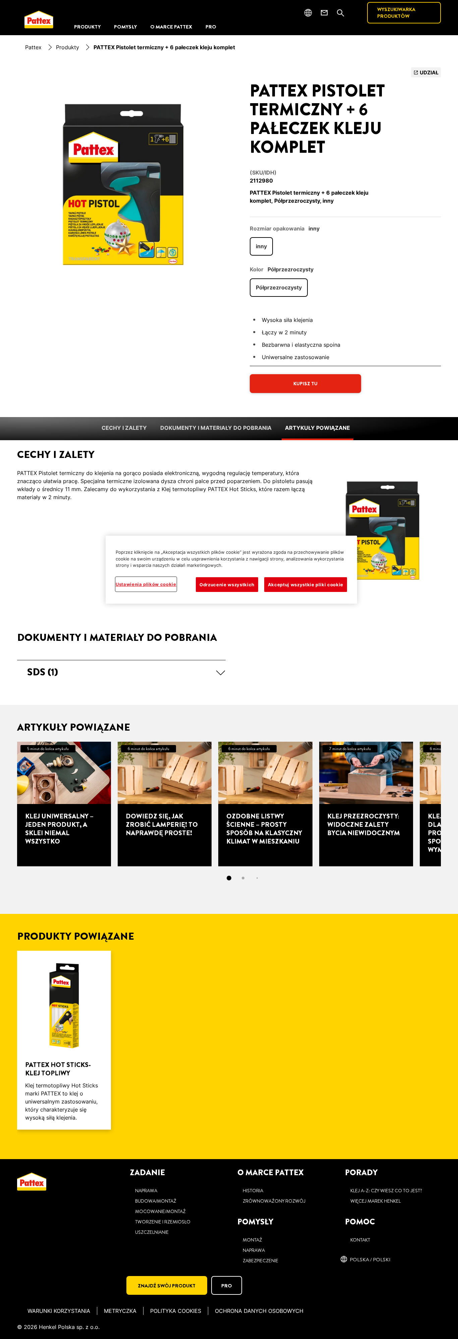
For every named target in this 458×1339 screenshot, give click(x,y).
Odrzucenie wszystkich (226, 584)
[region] (231, 570)
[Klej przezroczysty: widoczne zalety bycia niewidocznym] (366, 804)
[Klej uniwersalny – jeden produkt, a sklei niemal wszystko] (64, 804)
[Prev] (5, 804)
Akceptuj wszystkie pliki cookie (305, 584)
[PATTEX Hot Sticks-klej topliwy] (64, 1040)
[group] (121, 179)
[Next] (453, 804)
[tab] (229, 878)
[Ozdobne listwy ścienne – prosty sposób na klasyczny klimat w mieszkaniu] (265, 804)
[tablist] (229, 878)
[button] (121, 672)
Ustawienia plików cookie (146, 584)
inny (261, 246)
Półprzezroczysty (279, 287)
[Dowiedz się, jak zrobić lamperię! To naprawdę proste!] (165, 804)
